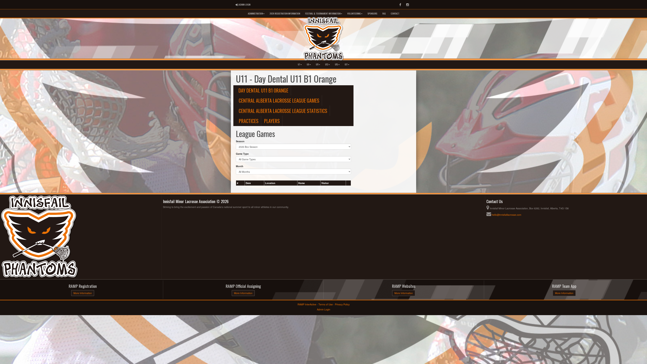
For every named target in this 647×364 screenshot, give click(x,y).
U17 (346, 64)
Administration (255, 13)
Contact (395, 13)
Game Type (242, 153)
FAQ (384, 13)
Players (272, 120)
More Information (82, 293)
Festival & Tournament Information (323, 13)
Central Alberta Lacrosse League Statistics (283, 110)
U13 (326, 64)
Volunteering (354, 13)
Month (239, 166)
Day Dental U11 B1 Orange (263, 90)
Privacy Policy (342, 304)
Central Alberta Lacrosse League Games (279, 100)
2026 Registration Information (285, 13)
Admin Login (323, 309)
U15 (336, 64)
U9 (308, 64)
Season (240, 141)
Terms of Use (325, 304)
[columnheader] (240, 183)
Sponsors (372, 13)
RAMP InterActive (307, 304)
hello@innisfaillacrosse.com (506, 214)
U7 (299, 64)
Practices (248, 120)
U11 (317, 64)
